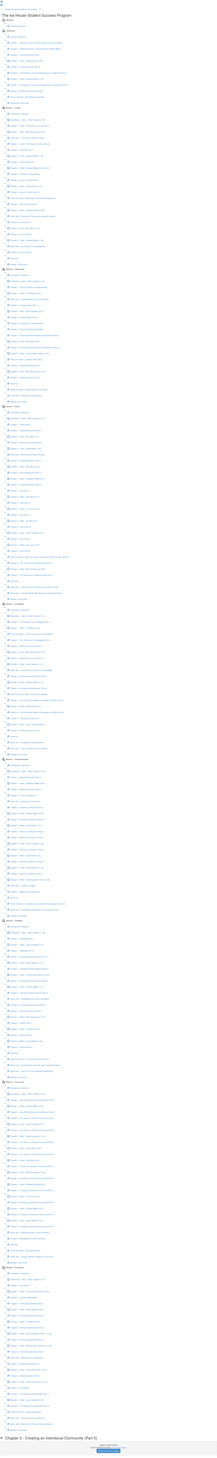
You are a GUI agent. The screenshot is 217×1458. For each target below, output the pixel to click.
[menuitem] (1, 6)
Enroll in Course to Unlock (108, 1451)
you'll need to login (118, 1447)
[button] (1, 2)
